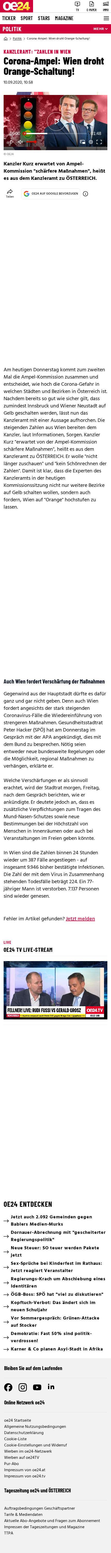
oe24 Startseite (17, 1420)
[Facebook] (8, 1387)
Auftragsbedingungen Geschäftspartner (39, 1508)
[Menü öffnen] (106, 18)
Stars (44, 18)
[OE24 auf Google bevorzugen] (85, 194)
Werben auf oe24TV (21, 1457)
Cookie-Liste (15, 1439)
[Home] (6, 39)
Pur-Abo (11, 1464)
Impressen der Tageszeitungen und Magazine (44, 1527)
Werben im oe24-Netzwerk (28, 1451)
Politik (12, 29)
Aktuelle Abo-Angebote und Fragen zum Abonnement (52, 1521)
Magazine (64, 18)
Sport (27, 18)
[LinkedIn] (51, 1387)
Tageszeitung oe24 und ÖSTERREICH (37, 1490)
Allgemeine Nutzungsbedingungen (35, 1426)
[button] (56, 122)
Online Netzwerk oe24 (24, 1402)
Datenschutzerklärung (24, 1433)
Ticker (8, 18)
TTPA (8, 1533)
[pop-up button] (91, 142)
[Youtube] (37, 1387)
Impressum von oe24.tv (24, 1476)
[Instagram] (23, 1387)
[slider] (55, 134)
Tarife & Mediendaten (23, 1514)
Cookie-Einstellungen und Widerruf (35, 1445)
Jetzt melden (80, 919)
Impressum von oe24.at (24, 1470)
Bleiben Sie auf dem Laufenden (33, 1368)
